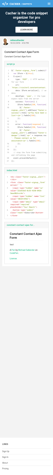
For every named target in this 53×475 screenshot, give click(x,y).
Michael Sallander (26, 250)
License (13, 258)
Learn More (26, 29)
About (5, 462)
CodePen (14, 253)
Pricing (5, 468)
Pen (13, 250)
